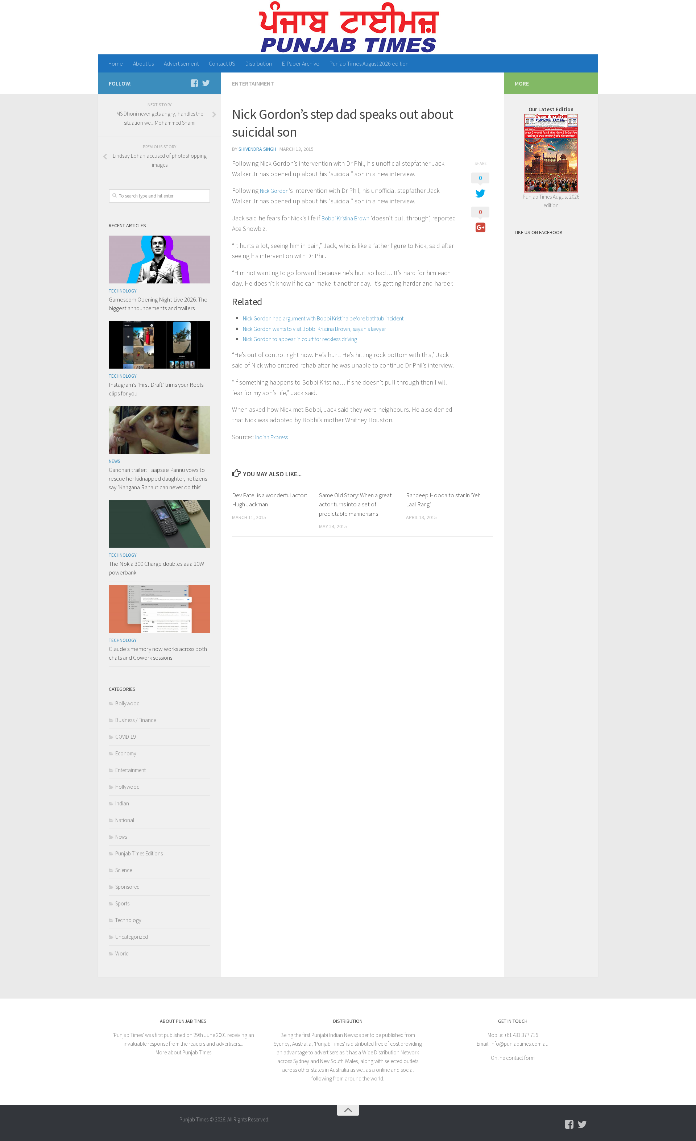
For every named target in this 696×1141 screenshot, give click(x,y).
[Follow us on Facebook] (194, 83)
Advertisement (181, 63)
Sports (122, 903)
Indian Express (271, 437)
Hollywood (127, 786)
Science (123, 870)
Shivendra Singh (257, 149)
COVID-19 (125, 736)
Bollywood (127, 703)
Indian (122, 803)
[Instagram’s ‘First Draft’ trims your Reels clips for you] (159, 345)
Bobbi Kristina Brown (345, 218)
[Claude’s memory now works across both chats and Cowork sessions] (159, 609)
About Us (143, 63)
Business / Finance (135, 720)
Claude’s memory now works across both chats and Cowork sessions (158, 653)
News (114, 461)
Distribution (258, 63)
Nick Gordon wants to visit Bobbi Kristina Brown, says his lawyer (314, 328)
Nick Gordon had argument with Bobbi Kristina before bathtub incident (323, 318)
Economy (125, 753)
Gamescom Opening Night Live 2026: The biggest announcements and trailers (158, 303)
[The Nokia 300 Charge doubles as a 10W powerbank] (159, 524)
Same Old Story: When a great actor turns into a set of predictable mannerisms (355, 504)
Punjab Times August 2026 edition (369, 63)
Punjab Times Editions (139, 853)
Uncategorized (131, 936)
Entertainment (253, 83)
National (124, 820)
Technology (123, 291)
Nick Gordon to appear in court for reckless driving (300, 339)
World (122, 953)
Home (115, 63)
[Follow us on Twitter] (206, 83)
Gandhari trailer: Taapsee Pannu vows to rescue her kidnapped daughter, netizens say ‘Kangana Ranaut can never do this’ (158, 478)
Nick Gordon (274, 190)
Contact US (222, 63)
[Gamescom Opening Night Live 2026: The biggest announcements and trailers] (159, 259)
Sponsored (127, 886)
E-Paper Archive (300, 63)
